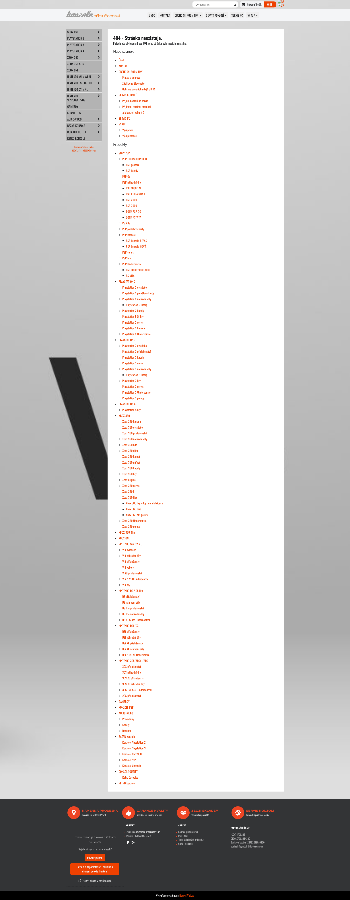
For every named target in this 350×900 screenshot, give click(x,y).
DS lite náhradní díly (133, 614)
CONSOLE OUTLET (128, 771)
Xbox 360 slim (130, 450)
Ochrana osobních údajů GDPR (138, 89)
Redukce (126, 730)
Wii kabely (128, 567)
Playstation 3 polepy (133, 398)
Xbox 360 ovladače (132, 427)
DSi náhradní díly (131, 637)
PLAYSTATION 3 (127, 340)
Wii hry (126, 585)
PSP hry (126, 258)
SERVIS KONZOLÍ (215, 15)
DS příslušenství (130, 596)
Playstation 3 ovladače (134, 345)
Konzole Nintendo (131, 765)
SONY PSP (124, 153)
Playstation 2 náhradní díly (136, 299)
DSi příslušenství (131, 631)
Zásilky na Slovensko (133, 83)
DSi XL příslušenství (132, 643)
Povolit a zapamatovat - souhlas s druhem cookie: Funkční (95, 869)
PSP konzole (129, 235)
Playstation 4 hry (131, 410)
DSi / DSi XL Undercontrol (136, 655)
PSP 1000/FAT (133, 188)
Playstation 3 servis (132, 386)
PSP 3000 (131, 205)
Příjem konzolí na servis (135, 101)
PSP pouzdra (132, 165)
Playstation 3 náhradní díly (136, 369)
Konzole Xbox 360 (132, 754)
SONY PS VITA (133, 217)
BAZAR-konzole (127, 736)
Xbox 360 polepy (131, 526)
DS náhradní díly (131, 602)
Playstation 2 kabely (133, 310)
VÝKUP (251, 15)
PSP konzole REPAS (136, 240)
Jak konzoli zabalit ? (133, 112)
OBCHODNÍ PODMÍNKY (187, 15)
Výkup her (127, 130)
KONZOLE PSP (126, 707)
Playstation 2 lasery (136, 305)
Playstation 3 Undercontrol (136, 392)
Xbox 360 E (128, 491)
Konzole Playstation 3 (134, 748)
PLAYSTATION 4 (127, 404)
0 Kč (269, 4)
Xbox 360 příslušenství (134, 433)
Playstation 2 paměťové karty (138, 293)
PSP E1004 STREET (136, 194)
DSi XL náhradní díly (133, 649)
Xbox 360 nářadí (131, 462)
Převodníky (128, 719)
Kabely (125, 725)
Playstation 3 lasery (136, 375)
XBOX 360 (124, 415)
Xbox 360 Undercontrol (134, 520)
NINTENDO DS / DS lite (131, 590)
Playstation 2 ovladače (134, 287)
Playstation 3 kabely (133, 357)
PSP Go (126, 176)
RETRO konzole (127, 783)
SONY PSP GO (133, 211)
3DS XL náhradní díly (133, 684)
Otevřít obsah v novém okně (96, 880)
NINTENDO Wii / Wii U (130, 544)
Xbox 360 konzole (131, 421)
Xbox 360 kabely (131, 468)
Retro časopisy (130, 777)
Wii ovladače (129, 550)
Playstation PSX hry (132, 316)
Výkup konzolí (129, 136)
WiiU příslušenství (132, 573)
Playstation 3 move (132, 363)
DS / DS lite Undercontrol (136, 620)
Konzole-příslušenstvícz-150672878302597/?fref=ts (84, 148)
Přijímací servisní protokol (136, 106)
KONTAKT (165, 15)
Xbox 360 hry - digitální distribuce (144, 503)
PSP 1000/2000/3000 (134, 159)
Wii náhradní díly (131, 555)
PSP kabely (132, 170)
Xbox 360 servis (130, 485)
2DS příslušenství (131, 695)
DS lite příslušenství (133, 608)
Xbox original (129, 480)
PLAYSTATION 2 (127, 281)
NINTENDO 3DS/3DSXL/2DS (133, 660)
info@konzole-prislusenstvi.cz (146, 832)
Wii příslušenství (131, 561)
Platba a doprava (131, 77)
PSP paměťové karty (133, 229)
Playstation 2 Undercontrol (136, 334)
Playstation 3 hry (131, 380)
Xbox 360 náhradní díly (134, 439)
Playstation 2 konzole (133, 328)
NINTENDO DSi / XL (129, 625)
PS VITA (130, 275)
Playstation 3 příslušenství (136, 351)
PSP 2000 (131, 200)
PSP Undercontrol (131, 264)
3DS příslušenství (131, 666)
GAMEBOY (124, 701)
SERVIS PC (237, 15)
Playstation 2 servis (132, 322)
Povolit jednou (94, 858)
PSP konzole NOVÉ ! (136, 246)
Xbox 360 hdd (129, 445)
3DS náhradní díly (131, 672)
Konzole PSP (129, 760)
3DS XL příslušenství (133, 678)
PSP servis (128, 252)
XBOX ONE (124, 538)
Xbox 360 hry (129, 474)
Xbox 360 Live (129, 497)
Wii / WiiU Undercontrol (135, 579)
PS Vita (126, 223)
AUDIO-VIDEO (126, 713)
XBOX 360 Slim (127, 532)
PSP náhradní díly (131, 182)
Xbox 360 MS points (137, 515)
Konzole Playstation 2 (134, 742)
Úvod (152, 15)
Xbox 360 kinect (131, 456)
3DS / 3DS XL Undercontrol (137, 690)
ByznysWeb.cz (186, 895)
